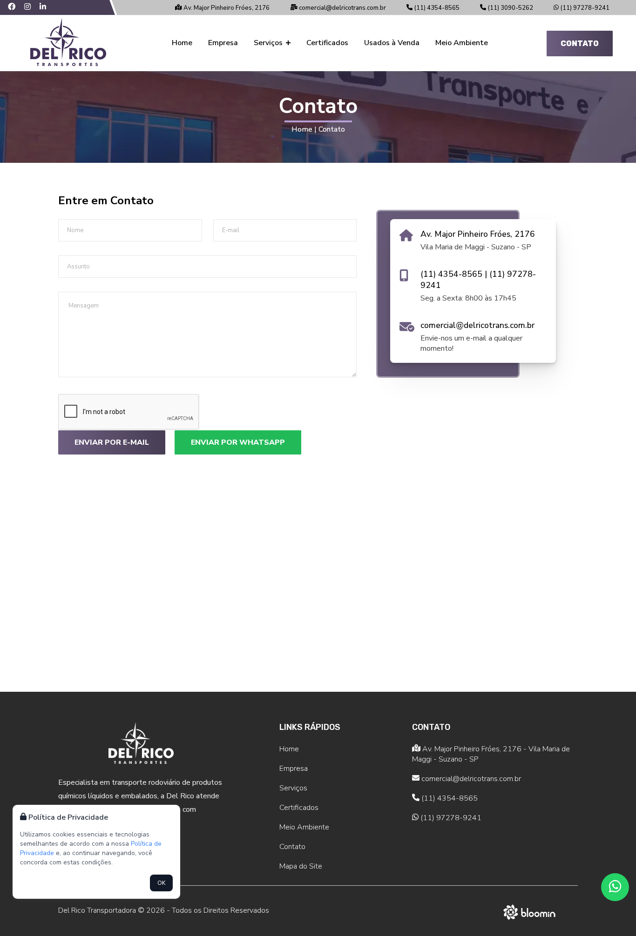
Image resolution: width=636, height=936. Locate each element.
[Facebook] (16, 7)
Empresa (223, 43)
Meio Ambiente (461, 43)
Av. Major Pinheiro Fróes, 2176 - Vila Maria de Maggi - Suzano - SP (491, 754)
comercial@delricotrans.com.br (342, 8)
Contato (580, 43)
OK (161, 883)
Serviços (269, 43)
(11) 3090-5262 (509, 8)
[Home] (68, 43)
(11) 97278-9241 (584, 8)
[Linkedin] (46, 7)
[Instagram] (32, 7)
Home (182, 43)
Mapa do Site (300, 866)
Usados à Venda (391, 43)
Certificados (327, 43)
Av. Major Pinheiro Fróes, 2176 (226, 8)
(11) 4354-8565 (436, 8)
